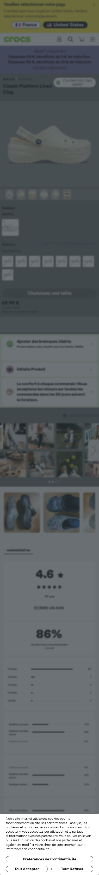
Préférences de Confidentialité (49, 859)
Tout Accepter (26, 869)
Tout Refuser (72, 869)
